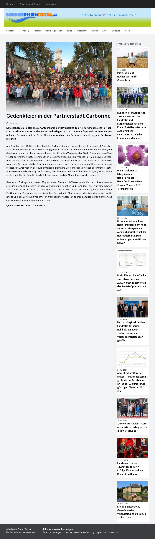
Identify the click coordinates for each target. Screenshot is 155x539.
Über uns (10, 3)
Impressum (50, 3)
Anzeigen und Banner (30, 3)
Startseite (11, 30)
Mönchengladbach (53, 30)
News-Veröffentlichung (84, 532)
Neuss (69, 30)
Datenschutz (113, 532)
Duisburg (116, 30)
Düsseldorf (82, 30)
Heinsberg (25, 30)
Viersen (94, 30)
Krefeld (37, 30)
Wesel (127, 30)
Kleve (105, 30)
